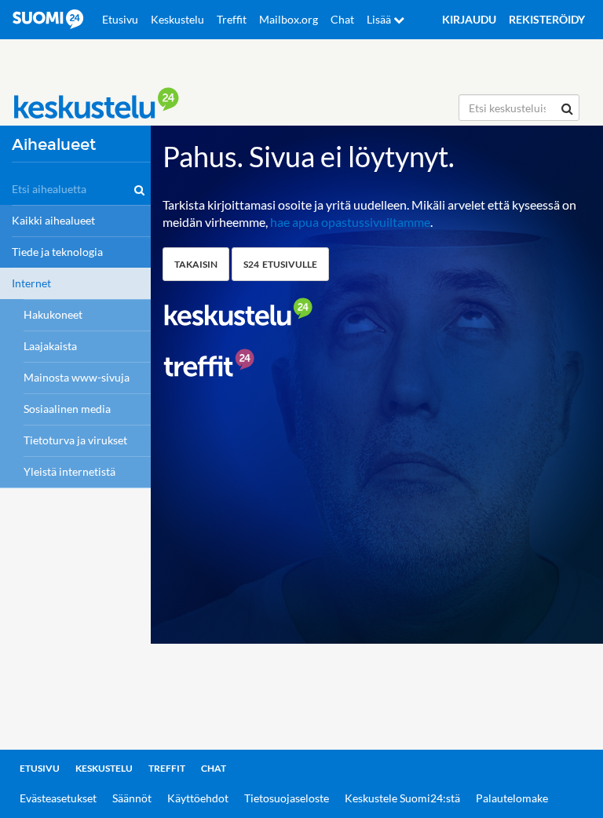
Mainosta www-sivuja (77, 377)
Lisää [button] (380, 19)
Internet (31, 283)
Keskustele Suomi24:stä (402, 798)
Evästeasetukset (58, 798)
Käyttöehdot (197, 798)
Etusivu (120, 19)
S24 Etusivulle (280, 264)
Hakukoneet (53, 314)
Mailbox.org (288, 19)
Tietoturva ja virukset (75, 440)
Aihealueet (54, 145)
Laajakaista (50, 345)
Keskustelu (177, 19)
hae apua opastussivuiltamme (350, 221)
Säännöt (132, 798)
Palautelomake (512, 798)
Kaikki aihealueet (53, 220)
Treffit (232, 19)
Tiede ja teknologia (57, 251)
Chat (342, 19)
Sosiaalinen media (67, 408)
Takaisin (195, 264)
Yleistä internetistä (69, 471)
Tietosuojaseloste (286, 798)
